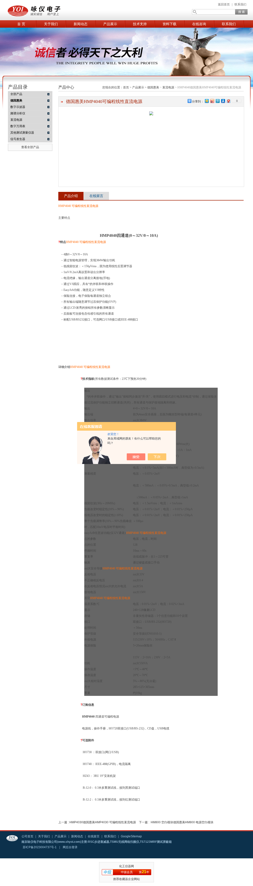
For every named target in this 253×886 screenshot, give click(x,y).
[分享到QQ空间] (206, 101)
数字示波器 (17, 107)
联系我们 (240, 4)
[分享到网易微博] (228, 101)
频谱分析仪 (17, 113)
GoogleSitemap (131, 836)
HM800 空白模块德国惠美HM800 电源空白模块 (182, 822)
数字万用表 (17, 126)
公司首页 (27, 836)
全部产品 (16, 94)
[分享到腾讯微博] (217, 101)
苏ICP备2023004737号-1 (40, 847)
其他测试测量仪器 (22, 132)
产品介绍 (71, 196)
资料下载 (169, 24)
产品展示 (110, 24)
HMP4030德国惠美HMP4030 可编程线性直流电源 (102, 822)
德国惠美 (153, 87)
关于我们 (51, 24)
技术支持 (140, 24)
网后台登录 (70, 847)
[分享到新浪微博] (212, 101)
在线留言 (96, 196)
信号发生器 (17, 139)
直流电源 (16, 119)
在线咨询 (199, 24)
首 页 (21, 24)
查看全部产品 (30, 147)
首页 (126, 87)
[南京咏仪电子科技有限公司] (54, 10)
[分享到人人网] (223, 101)
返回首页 (224, 4)
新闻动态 (80, 24)
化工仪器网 (126, 866)
